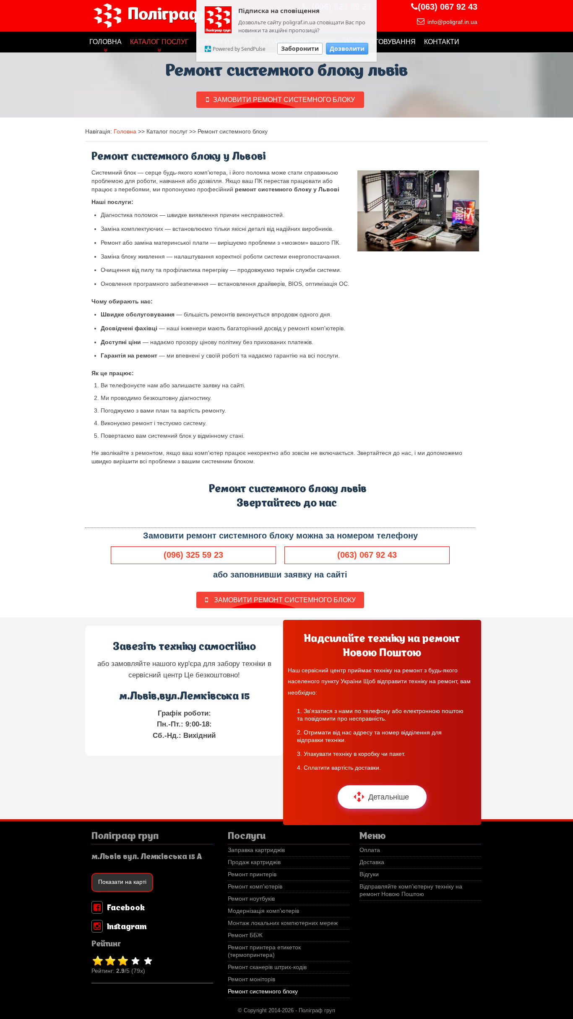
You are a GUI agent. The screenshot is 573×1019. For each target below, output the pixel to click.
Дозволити (347, 48)
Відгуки (369, 874)
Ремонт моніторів (251, 979)
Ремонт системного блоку (263, 991)
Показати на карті (122, 882)
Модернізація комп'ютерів (263, 911)
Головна (105, 41)
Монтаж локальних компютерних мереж (283, 923)
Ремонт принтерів (252, 874)
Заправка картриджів (256, 850)
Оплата (369, 850)
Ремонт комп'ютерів (255, 886)
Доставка (371, 862)
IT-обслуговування (380, 41)
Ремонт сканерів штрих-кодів (267, 967)
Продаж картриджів (254, 862)
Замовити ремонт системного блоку (284, 99)
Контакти (441, 41)
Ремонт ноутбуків (251, 899)
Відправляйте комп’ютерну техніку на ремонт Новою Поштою (410, 890)
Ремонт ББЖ (245, 935)
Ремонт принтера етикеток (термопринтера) (264, 951)
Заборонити (300, 48)
